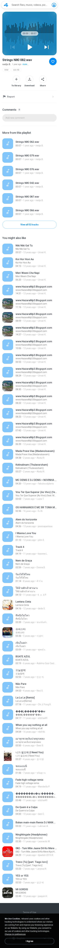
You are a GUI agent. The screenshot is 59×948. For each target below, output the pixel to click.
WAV (6, 70)
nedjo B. (6, 64)
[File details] (29, 143)
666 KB (16, 70)
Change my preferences (15, 934)
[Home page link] (6, 5)
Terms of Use (29, 912)
